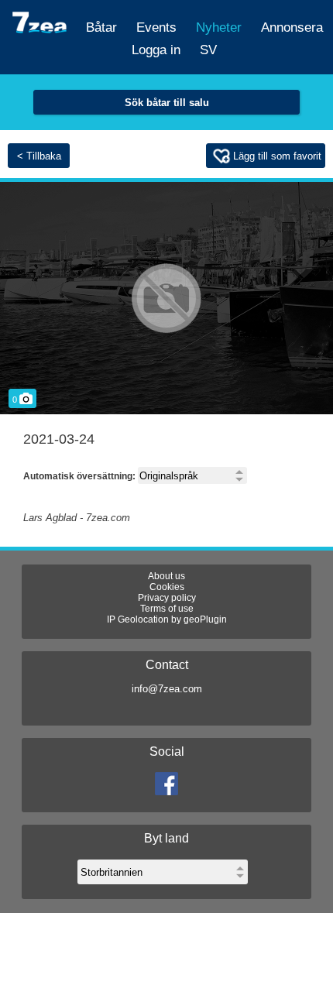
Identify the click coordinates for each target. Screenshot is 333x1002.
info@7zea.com (167, 689)
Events (156, 27)
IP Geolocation (138, 619)
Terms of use (167, 608)
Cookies (166, 587)
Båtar (101, 27)
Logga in (156, 50)
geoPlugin (205, 619)
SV (208, 50)
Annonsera (292, 27)
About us (166, 576)
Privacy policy (167, 597)
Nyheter (219, 27)
